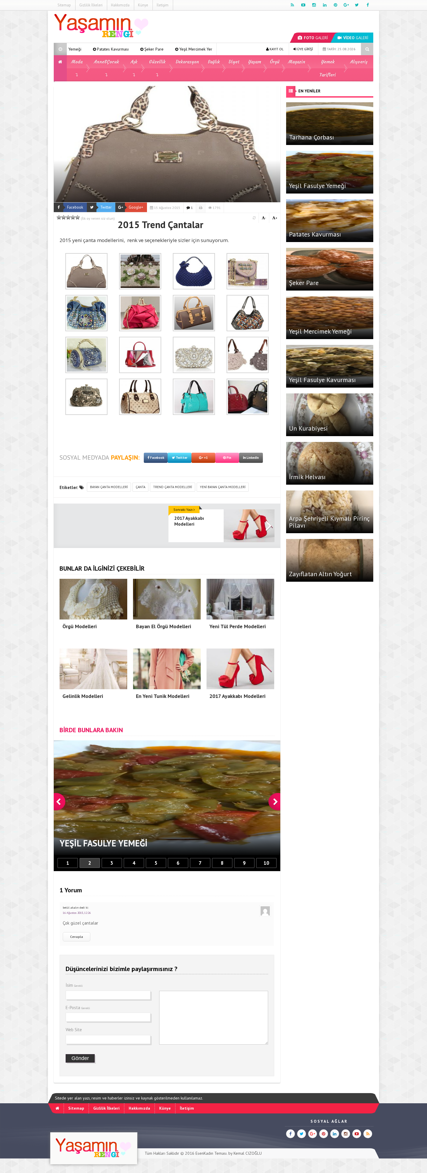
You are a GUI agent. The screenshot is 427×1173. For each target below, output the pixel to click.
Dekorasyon (187, 62)
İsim (74, 985)
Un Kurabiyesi (308, 428)
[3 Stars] (68, 217)
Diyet (234, 62)
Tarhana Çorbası (173, 49)
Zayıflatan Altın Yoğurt (320, 574)
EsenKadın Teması (211, 1153)
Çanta (140, 487)
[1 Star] (59, 217)
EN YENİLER (309, 91)
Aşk (134, 62)
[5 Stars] (77, 217)
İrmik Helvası (307, 477)
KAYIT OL (276, 49)
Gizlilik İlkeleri (91, 5)
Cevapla (76, 936)
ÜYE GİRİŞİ (304, 49)
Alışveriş (358, 62)
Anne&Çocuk (106, 62)
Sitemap (64, 5)
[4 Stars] (73, 217)
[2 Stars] (63, 217)
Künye (143, 5)
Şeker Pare (78, 49)
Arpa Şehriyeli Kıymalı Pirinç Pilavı (329, 521)
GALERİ (316, 37)
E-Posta (78, 1007)
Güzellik (157, 62)
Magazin (296, 62)
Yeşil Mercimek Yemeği (124, 49)
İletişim (162, 5)
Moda (76, 62)
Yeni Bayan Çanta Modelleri (222, 487)
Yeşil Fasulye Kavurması (322, 380)
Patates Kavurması (315, 234)
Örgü (274, 62)
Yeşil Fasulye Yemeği (317, 186)
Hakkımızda (120, 5)
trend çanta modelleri (172, 487)
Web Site (74, 1029)
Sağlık (214, 62)
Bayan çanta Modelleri (109, 487)
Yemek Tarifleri (328, 68)
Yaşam (254, 62)
